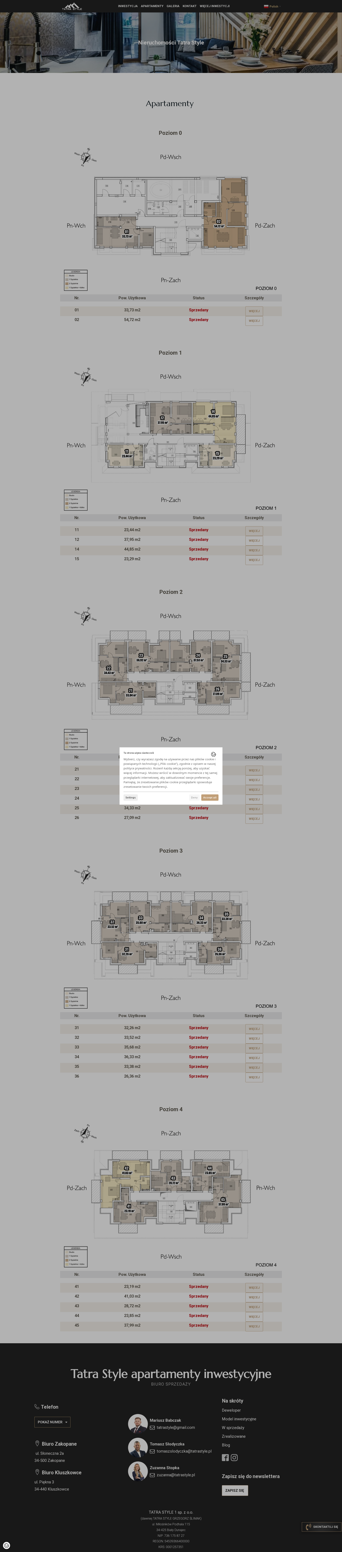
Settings (130, 797)
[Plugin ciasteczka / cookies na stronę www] (214, 754)
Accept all (210, 797)
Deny (194, 797)
